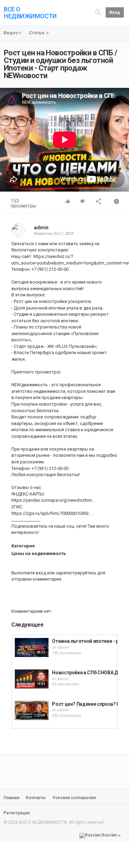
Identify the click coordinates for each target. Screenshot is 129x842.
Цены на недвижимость (38, 553)
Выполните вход (28, 572)
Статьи (37, 32)
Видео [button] (10, 32)
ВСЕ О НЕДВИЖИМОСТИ (30, 13)
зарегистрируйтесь (76, 572)
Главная (11, 797)
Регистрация (16, 813)
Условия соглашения (74, 797)
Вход (114, 12)
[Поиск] (98, 12)
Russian (109, 835)
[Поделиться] (98, 202)
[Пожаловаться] (116, 202)
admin (41, 227)
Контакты (36, 797)
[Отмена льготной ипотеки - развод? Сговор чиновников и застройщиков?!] (32, 647)
